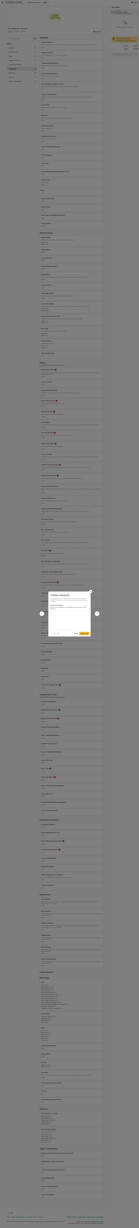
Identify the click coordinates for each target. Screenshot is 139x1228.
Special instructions (56, 605)
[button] (42, 615)
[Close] (90, 591)
